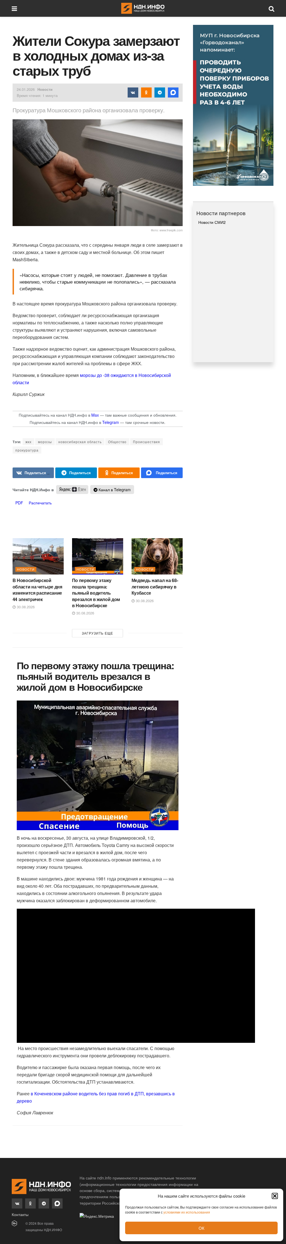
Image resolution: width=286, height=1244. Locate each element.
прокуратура (27, 450)
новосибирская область (80, 441)
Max (95, 415)
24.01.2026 (26, 89)
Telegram (110, 422)
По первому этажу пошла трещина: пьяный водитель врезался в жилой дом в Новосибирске (96, 593)
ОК (201, 1228)
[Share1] (33, 472)
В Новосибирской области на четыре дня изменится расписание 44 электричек (37, 589)
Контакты (20, 1214)
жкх (28, 441)
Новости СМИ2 (212, 222)
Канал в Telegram (114, 489)
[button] (275, 1196)
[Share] (76, 472)
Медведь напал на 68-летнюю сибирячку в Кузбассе (155, 586)
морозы (45, 441)
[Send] (162, 472)
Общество (117, 441)
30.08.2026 (25, 606)
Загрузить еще (97, 633)
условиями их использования (186, 1212)
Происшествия (146, 441)
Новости (45, 89)
